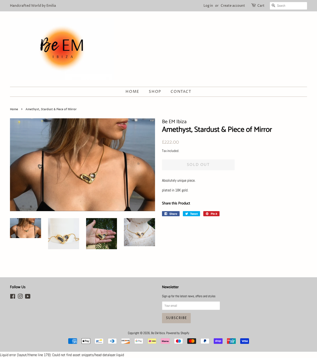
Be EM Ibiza (158, 333)
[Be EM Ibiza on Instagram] (20, 297)
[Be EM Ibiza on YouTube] (27, 297)
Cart (261, 5)
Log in (208, 5)
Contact (181, 91)
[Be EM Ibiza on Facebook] (12, 297)
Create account (233, 5)
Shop (155, 91)
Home (132, 91)
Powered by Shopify (177, 333)
